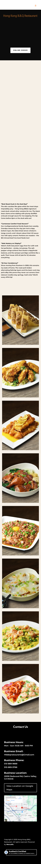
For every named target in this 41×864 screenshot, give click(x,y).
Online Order (20, 50)
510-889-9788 (10, 767)
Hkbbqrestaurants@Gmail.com (19, 755)
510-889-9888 (10, 764)
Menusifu (10, 844)
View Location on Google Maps (19, 788)
